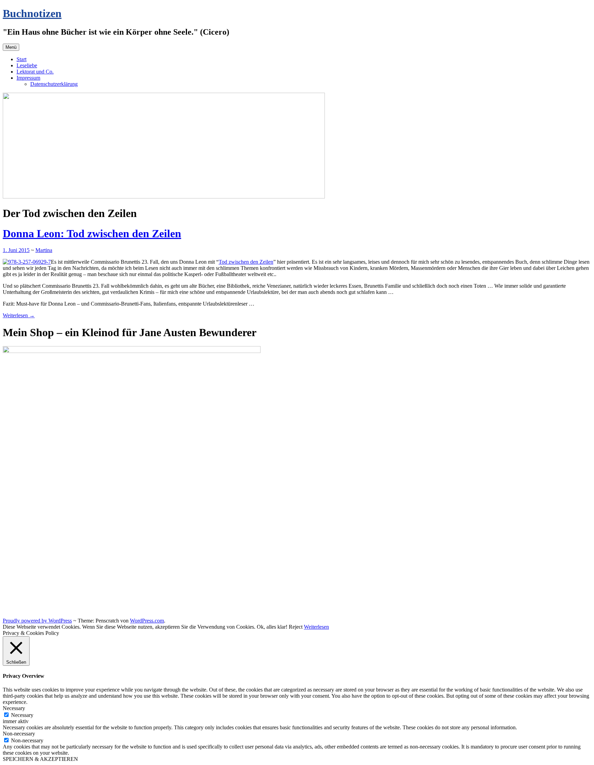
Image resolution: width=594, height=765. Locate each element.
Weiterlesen (19, 315)
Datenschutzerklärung (54, 84)
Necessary (22, 715)
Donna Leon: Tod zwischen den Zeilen (92, 233)
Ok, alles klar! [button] (272, 627)
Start (21, 59)
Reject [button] (295, 627)
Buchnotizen (32, 13)
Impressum (28, 78)
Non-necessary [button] (19, 734)
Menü (11, 47)
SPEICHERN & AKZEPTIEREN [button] (40, 759)
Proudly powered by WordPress (37, 621)
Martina (43, 250)
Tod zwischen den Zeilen (246, 262)
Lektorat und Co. (35, 72)
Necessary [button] (14, 708)
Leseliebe (26, 65)
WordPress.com (147, 621)
